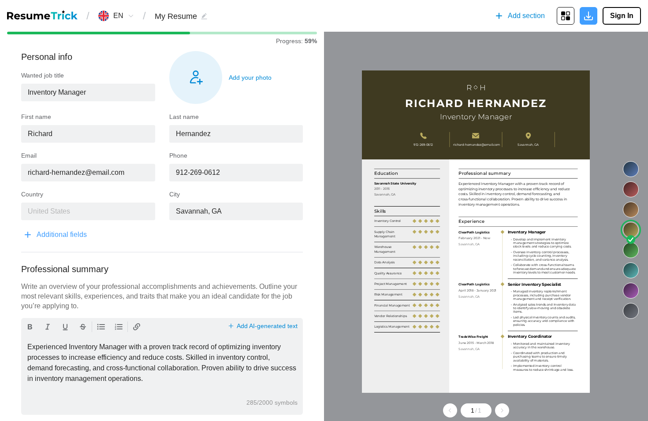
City (174, 194)
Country (32, 194)
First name (36, 116)
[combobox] (118, 16)
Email (29, 155)
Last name (184, 116)
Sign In (621, 15)
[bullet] (101, 326)
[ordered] (118, 326)
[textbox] (88, 92)
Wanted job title (42, 75)
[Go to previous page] (450, 410)
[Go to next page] (502, 410)
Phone (178, 155)
